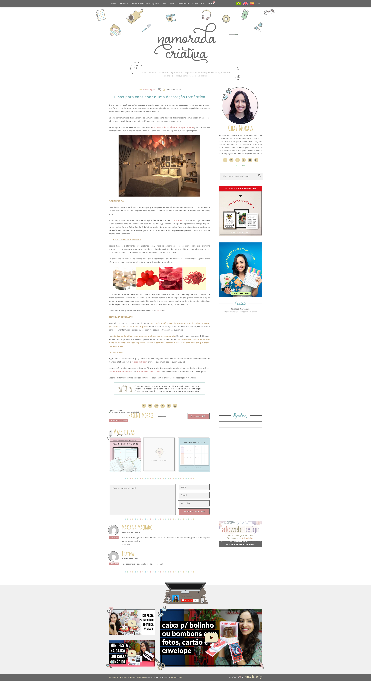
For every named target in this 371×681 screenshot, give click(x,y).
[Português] (238, 3)
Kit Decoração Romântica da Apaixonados (173, 127)
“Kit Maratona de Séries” (121, 371)
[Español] (252, 3)
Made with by (236, 677)
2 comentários (199, 416)
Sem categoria (149, 89)
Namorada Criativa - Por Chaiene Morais (127, 677)
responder (114, 537)
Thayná (128, 553)
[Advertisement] (185, 74)
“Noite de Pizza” (139, 362)
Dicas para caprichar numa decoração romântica (159, 96)
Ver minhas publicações (118, 420)
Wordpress (176, 677)
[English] (245, 3)
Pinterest (178, 220)
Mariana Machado (137, 527)
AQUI (159, 310)
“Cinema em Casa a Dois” (148, 371)
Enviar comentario (194, 511)
